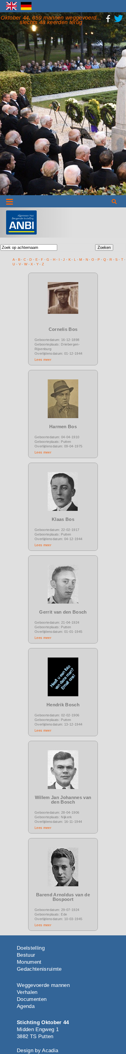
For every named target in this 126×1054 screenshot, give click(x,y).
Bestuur (26, 955)
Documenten (31, 999)
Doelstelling (31, 948)
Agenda (26, 1006)
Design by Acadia (37, 1050)
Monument (29, 962)
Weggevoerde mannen (43, 985)
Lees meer (43, 359)
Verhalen (27, 992)
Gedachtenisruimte (39, 969)
